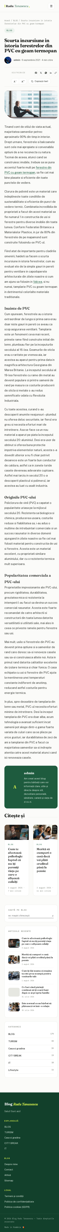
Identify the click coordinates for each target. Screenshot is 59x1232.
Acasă (7, 20)
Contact (8, 1169)
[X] (41, 72)
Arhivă (7, 1175)
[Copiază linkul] (55, 72)
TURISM (31, 1041)
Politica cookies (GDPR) (17, 1207)
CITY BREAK (31, 1055)
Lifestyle (31, 1070)
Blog (21, 1104)
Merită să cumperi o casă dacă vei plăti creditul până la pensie (44, 860)
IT (31, 1062)
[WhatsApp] (46, 72)
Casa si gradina (31, 1048)
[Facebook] (36, 72)
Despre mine (11, 1164)
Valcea (37, 281)
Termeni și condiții (13, 1196)
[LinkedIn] (51, 72)
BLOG (15, 20)
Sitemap (8, 1180)
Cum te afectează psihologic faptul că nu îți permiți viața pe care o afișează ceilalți (15, 865)
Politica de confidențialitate (19, 1201)
